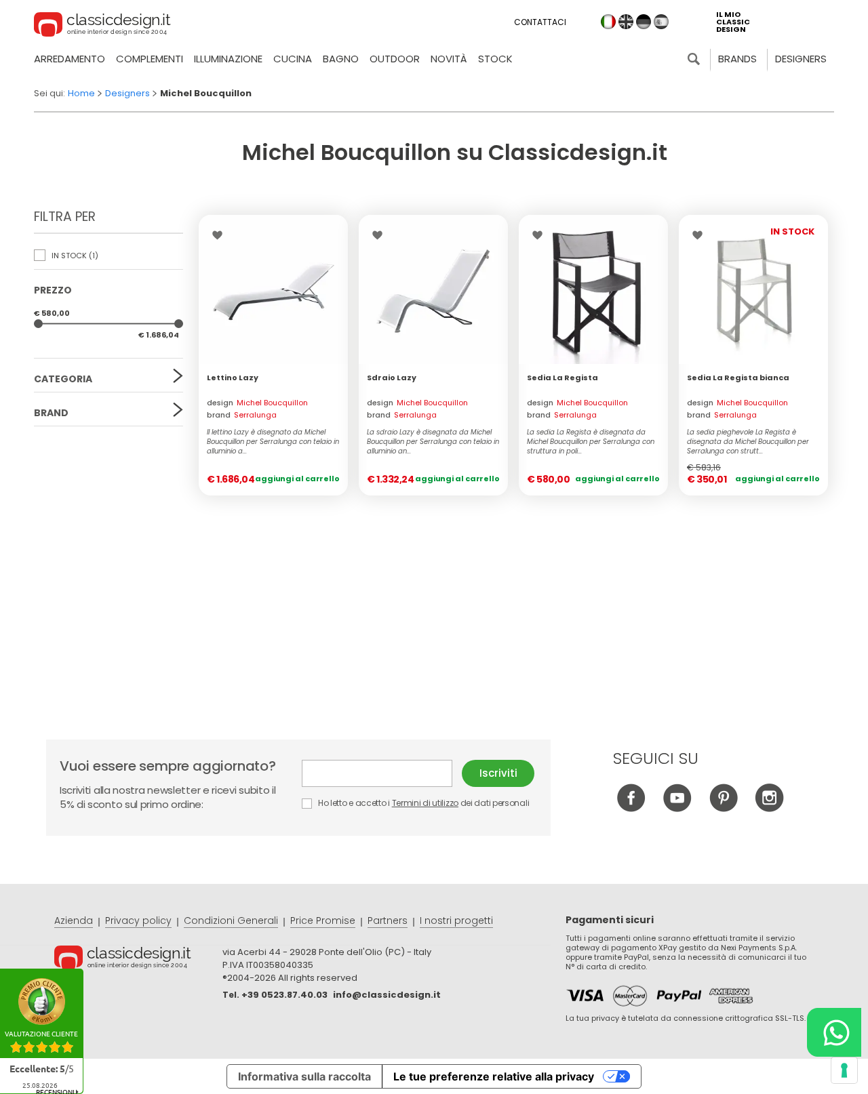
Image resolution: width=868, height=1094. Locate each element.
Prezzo (53, 290)
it (608, 21)
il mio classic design (733, 22)
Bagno (341, 59)
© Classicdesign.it (138, 960)
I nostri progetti (456, 920)
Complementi (149, 59)
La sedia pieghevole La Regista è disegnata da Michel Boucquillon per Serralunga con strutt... (748, 442)
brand (242, 414)
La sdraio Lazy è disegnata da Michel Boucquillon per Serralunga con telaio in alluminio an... (433, 442)
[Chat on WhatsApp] (834, 1032)
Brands (737, 59)
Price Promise (322, 920)
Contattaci (540, 22)
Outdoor (395, 59)
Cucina (292, 59)
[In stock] (273, 289)
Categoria (63, 379)
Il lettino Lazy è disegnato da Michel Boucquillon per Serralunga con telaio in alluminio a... (273, 442)
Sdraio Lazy (391, 377)
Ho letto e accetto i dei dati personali (422, 803)
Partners (388, 920)
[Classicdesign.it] (102, 26)
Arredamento (69, 59)
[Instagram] (769, 808)
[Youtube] (677, 808)
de (643, 21)
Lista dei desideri (220, 235)
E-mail (382, 773)
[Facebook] (631, 808)
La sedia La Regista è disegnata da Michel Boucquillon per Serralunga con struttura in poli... (590, 442)
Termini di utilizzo (425, 803)
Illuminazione (228, 59)
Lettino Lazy (232, 377)
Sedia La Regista (562, 377)
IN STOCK (74, 255)
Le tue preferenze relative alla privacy (493, 1076)
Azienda (73, 920)
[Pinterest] (723, 808)
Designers (801, 59)
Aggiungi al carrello (297, 478)
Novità (449, 59)
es (661, 21)
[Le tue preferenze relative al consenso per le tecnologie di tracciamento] (844, 1070)
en (625, 21)
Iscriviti (498, 773)
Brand (51, 413)
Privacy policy (138, 920)
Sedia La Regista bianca (738, 377)
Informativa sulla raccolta (304, 1076)
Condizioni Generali (231, 920)
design (257, 402)
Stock (495, 59)
